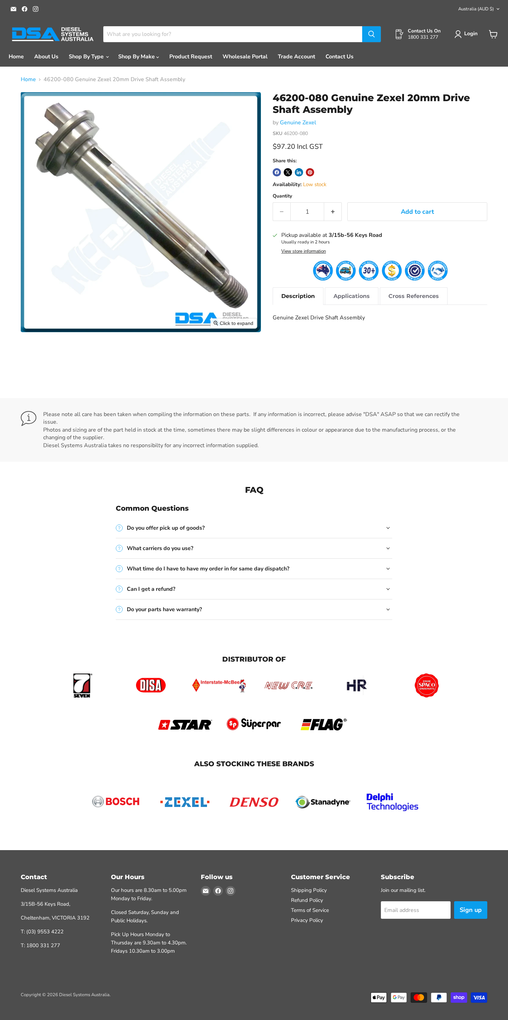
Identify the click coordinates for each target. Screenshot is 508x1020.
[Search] (371, 34)
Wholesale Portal (245, 56)
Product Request (190, 56)
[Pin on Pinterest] (310, 172)
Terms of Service (310, 910)
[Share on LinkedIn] (299, 172)
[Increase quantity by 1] (333, 211)
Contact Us (340, 56)
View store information (303, 251)
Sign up (471, 910)
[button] (467, 34)
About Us (46, 56)
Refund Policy (307, 900)
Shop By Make (137, 56)
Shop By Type (87, 56)
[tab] (298, 296)
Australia (476, 9)
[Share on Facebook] (277, 172)
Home (16, 56)
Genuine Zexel (298, 122)
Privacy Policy (307, 920)
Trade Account (296, 56)
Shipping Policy (309, 890)
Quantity (282, 196)
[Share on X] (288, 172)
